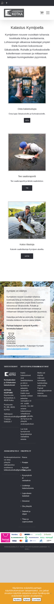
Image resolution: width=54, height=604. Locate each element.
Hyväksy (17, 600)
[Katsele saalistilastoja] (27, 203)
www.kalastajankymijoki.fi (17, 349)
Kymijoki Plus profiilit (26, 469)
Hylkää (27, 600)
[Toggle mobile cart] (42, 13)
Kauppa (25, 462)
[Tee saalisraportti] (27, 135)
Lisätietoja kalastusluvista (27, 487)
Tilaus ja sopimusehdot (27, 520)
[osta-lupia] (27, 67)
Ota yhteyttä (27, 506)
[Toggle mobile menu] (48, 13)
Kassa (24, 457)
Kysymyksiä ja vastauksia (27, 477)
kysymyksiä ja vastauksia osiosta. (26, 436)
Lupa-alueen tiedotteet (26, 494)
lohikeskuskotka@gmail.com (15, 470)
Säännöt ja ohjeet (26, 512)
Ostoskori (25, 501)
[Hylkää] (50, 593)
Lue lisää (36, 600)
